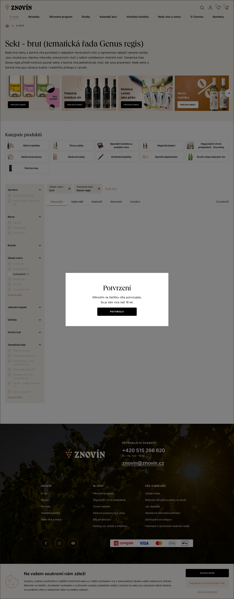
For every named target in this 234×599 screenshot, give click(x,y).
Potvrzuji (117, 311)
